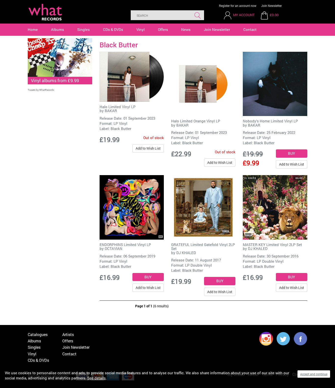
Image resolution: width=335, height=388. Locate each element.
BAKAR (111, 110)
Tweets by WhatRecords (41, 89)
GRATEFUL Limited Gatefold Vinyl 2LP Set (203, 246)
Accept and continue (313, 374)
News (186, 29)
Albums (57, 29)
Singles (83, 29)
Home (33, 29)
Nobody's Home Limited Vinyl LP (270, 120)
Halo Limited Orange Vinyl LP (195, 120)
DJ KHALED (186, 252)
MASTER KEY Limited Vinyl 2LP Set (272, 244)
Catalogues (38, 334)
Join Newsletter (271, 6)
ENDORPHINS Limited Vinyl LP (125, 244)
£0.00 (274, 15)
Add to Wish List (148, 148)
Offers (163, 29)
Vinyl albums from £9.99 (55, 80)
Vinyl (140, 29)
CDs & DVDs (113, 29)
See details (96, 377)
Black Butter (121, 128)
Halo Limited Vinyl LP (118, 106)
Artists (68, 334)
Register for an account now (237, 6)
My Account (244, 15)
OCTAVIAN (113, 248)
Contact (250, 29)
